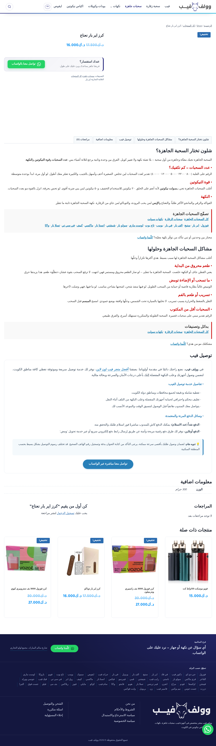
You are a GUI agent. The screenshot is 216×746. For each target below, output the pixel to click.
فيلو (44, 684)
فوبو (50, 675)
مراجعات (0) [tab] (83, 140)
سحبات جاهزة (133, 6)
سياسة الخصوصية (124, 721)
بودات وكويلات (96, 6)
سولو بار (122, 226)
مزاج (173, 684)
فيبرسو (122, 679)
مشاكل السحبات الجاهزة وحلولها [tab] (154, 140)
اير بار (88, 80)
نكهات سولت (155, 219)
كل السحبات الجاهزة (196, 219)
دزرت (203, 689)
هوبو (130, 684)
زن (151, 689)
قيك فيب (42, 679)
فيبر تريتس (152, 684)
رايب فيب (154, 679)
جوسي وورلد (28, 679)
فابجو (121, 684)
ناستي (166, 679)
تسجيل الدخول (65, 513)
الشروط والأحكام (124, 709)
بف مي (53, 684)
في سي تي (68, 226)
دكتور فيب (177, 675)
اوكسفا (191, 684)
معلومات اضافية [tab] (104, 140)
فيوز (74, 684)
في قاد (164, 675)
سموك (80, 675)
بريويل (143, 689)
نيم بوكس (176, 689)
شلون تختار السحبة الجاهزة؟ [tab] (193, 140)
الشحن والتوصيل (53, 704)
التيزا (21, 684)
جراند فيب (103, 675)
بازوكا (41, 675)
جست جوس (190, 689)
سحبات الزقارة (173, 219)
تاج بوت (149, 226)
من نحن (130, 704)
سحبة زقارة (153, 6)
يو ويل (125, 675)
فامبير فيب (162, 689)
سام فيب (103, 684)
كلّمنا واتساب (145, 238)
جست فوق (33, 684)
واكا (47, 226)
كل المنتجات (76, 77)
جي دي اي (191, 675)
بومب (159, 226)
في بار (168, 226)
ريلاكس (65, 684)
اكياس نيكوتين (75, 6)
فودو (182, 684)
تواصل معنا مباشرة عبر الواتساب (108, 464)
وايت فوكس (130, 689)
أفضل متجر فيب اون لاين (112, 369)
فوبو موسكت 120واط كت (195, 589)
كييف (80, 226)
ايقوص (58, 6)
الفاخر (203, 679)
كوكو (92, 684)
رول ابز (69, 679)
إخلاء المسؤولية (54, 715)
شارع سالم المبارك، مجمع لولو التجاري (28, 648)
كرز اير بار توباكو (92, 589)
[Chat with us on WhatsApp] (207, 729)
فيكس (112, 679)
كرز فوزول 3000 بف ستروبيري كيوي (29, 589)
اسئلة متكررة (55, 709)
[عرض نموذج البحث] (9, 6)
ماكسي (89, 226)
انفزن (164, 684)
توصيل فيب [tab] (125, 140)
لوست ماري (136, 226)
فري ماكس (190, 679)
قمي (132, 679)
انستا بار (100, 226)
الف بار (178, 226)
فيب (167, 6)
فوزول (205, 226)
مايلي (83, 684)
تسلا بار (55, 226)
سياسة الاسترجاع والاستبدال (118, 715)
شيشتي (110, 226)
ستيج (187, 226)
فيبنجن (202, 684)
